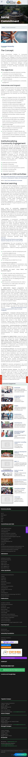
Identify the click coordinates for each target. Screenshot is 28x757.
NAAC (2, 518)
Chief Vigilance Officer (6, 528)
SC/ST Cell (3, 543)
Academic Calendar (5, 602)
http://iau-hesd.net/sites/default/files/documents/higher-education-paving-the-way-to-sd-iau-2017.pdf (12, 239)
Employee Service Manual (7, 604)
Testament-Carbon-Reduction (8, 614)
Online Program (21, 754)
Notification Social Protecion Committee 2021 (11, 548)
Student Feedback (5, 596)
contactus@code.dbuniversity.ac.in (9, 746)
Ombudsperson (4, 531)
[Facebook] (12, 755)
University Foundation (6, 583)
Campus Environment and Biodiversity (9, 615)
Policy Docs (3, 584)
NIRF (2, 520)
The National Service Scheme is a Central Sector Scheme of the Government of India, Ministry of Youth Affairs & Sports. (20, 483)
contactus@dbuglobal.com (7, 744)
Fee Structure (4, 561)
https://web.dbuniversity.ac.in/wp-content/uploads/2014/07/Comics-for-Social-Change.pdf (14, 309)
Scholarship (3, 581)
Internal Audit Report (5, 619)
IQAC (2, 516)
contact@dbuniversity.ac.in (19, 711)
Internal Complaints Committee (8, 533)
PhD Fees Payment (5, 630)
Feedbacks (3, 578)
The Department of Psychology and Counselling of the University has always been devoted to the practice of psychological (20, 446)
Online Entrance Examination (7, 574)
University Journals (5, 611)
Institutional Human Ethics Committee (9, 549)
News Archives (4, 609)
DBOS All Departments (6, 538)
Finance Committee (5, 530)
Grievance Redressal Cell (6, 541)
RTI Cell (2, 544)
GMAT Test (3, 579)
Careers (3, 576)
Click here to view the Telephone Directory (13, 670)
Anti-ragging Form (5, 566)
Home (3, 27)
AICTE (2, 513)
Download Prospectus (6, 559)
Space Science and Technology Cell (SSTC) (11, 594)
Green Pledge (4, 612)
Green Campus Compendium (7, 617)
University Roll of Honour (6, 589)
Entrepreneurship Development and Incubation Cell (12, 546)
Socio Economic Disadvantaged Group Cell (10, 536)
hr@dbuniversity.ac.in (12, 741)
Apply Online (4, 563)
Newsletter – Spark (5, 607)
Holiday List (3, 606)
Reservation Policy (5, 568)
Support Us (3, 639)
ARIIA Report (4, 515)
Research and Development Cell (8, 551)
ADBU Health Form (5, 564)
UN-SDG (3, 591)
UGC (2, 521)
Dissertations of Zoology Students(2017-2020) (11, 622)
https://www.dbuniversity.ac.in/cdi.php (13, 180)
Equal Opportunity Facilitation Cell (9, 535)
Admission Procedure (5, 558)
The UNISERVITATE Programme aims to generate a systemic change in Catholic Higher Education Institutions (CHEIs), (20, 500)
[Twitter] (14, 755)
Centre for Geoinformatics (7, 586)
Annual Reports (4, 587)
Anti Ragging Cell (5, 539)
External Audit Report (5, 620)
